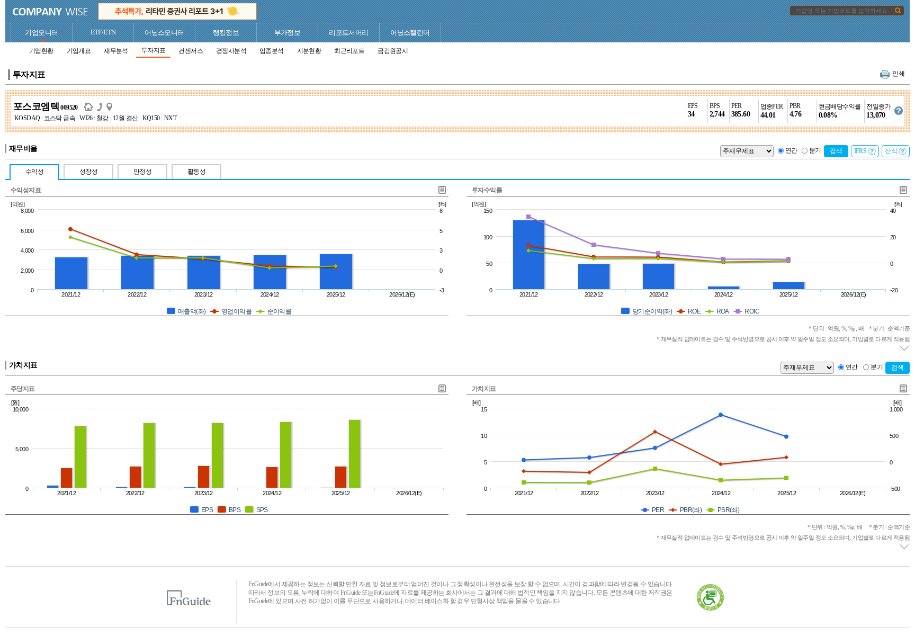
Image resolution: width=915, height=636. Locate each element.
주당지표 (23, 388)
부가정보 (287, 33)
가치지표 (484, 388)
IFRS (860, 151)
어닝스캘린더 (409, 33)
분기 (815, 150)
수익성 (34, 171)
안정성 (142, 171)
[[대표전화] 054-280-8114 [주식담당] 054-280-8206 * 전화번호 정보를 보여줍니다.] (101, 106)
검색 (836, 151)
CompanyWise (50, 11)
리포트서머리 (348, 33)
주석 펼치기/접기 (905, 348)
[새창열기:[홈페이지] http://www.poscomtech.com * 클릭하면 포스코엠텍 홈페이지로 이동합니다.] (90, 106)
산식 (891, 151)
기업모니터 (41, 33)
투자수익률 (487, 190)
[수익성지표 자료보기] (441, 190)
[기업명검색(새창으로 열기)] (898, 10)
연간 (791, 150)
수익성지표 (26, 190)
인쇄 (898, 73)
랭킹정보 (226, 33)
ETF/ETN (103, 32)
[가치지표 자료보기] (903, 388)
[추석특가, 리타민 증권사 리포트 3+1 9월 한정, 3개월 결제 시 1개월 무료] (177, 11)
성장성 (88, 171)
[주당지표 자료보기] (441, 388)
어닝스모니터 (164, 33)
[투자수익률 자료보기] (903, 190)
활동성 (196, 171)
